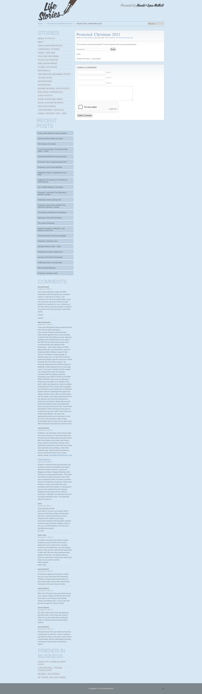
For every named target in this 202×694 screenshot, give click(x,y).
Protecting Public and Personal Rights (52, 236)
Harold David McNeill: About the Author (52, 157)
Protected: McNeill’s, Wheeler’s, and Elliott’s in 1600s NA (51, 229)
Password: (81, 49)
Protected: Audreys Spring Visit (49, 200)
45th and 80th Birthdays (47, 268)
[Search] (149, 24)
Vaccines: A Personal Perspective (50, 257)
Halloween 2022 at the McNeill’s (50, 218)
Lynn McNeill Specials (51, 110)
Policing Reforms (48, 56)
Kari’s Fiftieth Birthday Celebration (50, 187)
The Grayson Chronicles (47, 144)
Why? (41, 42)
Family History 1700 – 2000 (52, 113)
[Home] (58, 10)
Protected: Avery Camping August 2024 (52, 162)
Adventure (44, 85)
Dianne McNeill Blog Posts (54, 88)
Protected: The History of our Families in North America (52, 181)
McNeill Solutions (49, 674)
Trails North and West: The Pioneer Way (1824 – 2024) (53, 150)
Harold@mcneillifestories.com (60, 455)
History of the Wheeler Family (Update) (52, 133)
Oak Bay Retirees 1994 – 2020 (49, 246)
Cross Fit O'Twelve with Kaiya (52, 663)
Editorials (44, 70)
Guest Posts (45, 95)
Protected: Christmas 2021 (48, 241)
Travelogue (45, 78)
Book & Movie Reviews (50, 103)
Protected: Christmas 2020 (48, 273)
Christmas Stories (49, 49)
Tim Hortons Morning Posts (60, 24)
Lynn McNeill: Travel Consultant (50, 669)
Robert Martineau (44, 460)
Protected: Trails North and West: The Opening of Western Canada (52, 206)
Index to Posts (46, 38)
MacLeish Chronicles (50, 92)
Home (40, 24)
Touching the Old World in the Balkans (52, 212)
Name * (108, 72)
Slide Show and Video (50, 99)
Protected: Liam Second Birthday (50, 167)
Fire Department (47, 63)
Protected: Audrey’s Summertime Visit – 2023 (52, 174)
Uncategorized (47, 106)
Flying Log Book (47, 67)
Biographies (45, 81)
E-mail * (108, 77)
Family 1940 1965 (46, 53)
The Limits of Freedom (46, 223)
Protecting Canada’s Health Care (50, 252)
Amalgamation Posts (50, 45)
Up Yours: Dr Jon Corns (52, 677)
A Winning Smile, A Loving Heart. (50, 263)
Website (108, 83)
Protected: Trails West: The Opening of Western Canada (52, 193)
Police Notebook (48, 60)
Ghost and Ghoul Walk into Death (50, 139)
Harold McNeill (87, 37)
